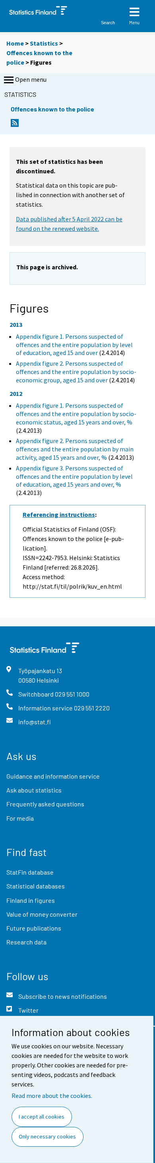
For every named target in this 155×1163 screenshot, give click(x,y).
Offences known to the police (52, 109)
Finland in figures (30, 900)
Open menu (30, 79)
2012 (16, 393)
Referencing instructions (59, 514)
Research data (26, 942)
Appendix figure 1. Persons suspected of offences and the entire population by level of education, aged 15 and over (74, 344)
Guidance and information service (53, 776)
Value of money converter (42, 914)
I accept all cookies (41, 1116)
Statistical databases (35, 886)
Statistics (44, 43)
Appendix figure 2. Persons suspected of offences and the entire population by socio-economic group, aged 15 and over (76, 371)
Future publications (33, 928)
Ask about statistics (34, 790)
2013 (16, 324)
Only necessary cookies (47, 1136)
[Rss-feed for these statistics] (15, 125)
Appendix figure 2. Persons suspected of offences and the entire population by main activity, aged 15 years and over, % (75, 449)
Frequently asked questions (45, 804)
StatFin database (30, 872)
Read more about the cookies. (52, 1096)
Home (15, 43)
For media (20, 818)
